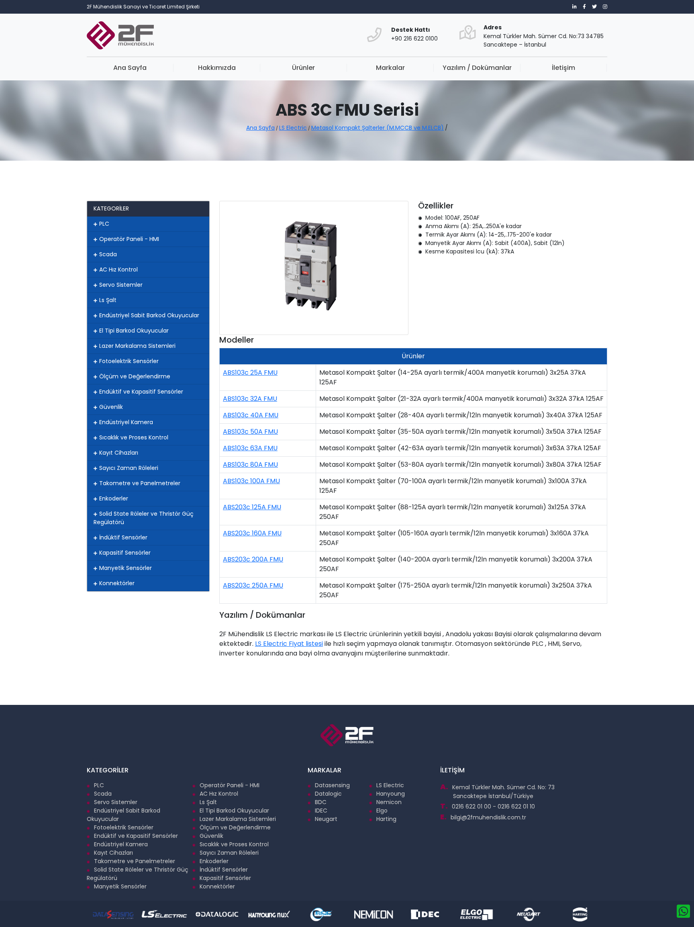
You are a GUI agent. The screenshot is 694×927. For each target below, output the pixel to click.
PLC (104, 224)
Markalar (390, 67)
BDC (321, 802)
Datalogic (328, 794)
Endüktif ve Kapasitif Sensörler (141, 392)
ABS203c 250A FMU (253, 585)
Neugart (326, 819)
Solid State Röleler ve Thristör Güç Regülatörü (144, 518)
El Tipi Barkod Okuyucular (134, 331)
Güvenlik (111, 407)
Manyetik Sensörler (125, 568)
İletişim (563, 67)
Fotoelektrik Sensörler (129, 361)
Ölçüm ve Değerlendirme (134, 376)
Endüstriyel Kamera (126, 422)
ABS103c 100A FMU (251, 481)
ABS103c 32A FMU (250, 398)
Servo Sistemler (121, 285)
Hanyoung (390, 794)
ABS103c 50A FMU (250, 431)
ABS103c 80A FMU (250, 464)
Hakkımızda (217, 67)
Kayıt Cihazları (118, 453)
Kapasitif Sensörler (125, 553)
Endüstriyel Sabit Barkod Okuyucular (149, 315)
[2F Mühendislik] (344, 28)
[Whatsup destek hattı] (683, 911)
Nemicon (389, 802)
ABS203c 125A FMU (252, 507)
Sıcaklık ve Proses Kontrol (133, 437)
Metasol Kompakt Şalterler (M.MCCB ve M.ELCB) (377, 128)
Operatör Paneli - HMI (129, 239)
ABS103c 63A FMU (250, 448)
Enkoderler (113, 498)
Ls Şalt (107, 300)
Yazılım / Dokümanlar (477, 67)
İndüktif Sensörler (123, 537)
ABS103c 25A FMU (250, 372)
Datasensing (332, 785)
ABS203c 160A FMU (252, 533)
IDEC (321, 811)
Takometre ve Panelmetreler (139, 483)
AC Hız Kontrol (118, 269)
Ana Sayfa (130, 67)
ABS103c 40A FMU (250, 415)
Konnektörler (117, 583)
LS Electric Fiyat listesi (289, 643)
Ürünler (303, 67)
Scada (108, 254)
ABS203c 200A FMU (253, 559)
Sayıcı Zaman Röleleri (128, 468)
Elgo (382, 811)
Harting (386, 819)
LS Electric (293, 128)
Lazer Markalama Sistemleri (137, 346)
